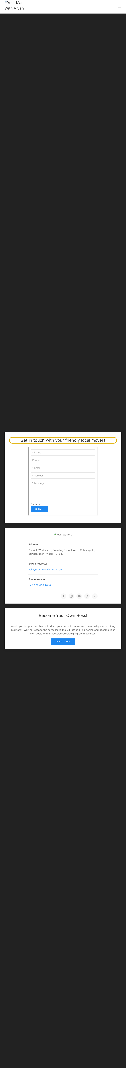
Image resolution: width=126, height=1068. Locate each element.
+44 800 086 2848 (39, 585)
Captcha (35, 504)
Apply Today (63, 641)
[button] (119, 7)
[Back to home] (16, 7)
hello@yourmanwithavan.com (45, 569)
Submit (39, 509)
